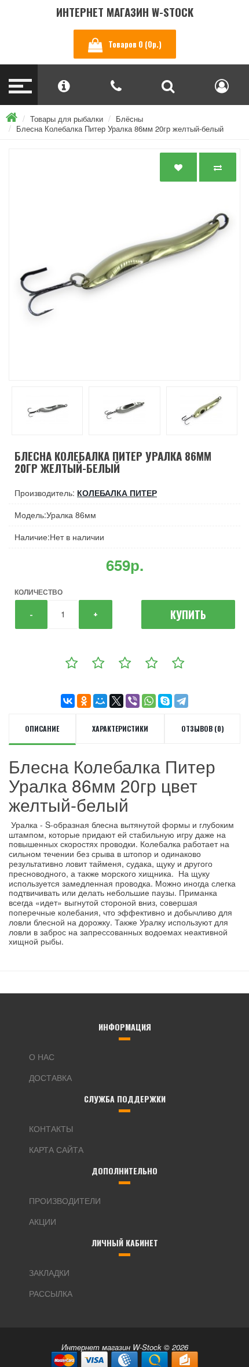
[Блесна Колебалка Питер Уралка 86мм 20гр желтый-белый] (124, 265)
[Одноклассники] (84, 701)
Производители (65, 1200)
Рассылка (50, 1293)
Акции (42, 1221)
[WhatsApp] (149, 701)
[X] (116, 701)
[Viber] (133, 701)
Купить (188, 614)
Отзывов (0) (202, 728)
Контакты (51, 1128)
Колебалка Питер (117, 492)
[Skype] (165, 701)
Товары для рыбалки (66, 118)
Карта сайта (56, 1149)
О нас (41, 1056)
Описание (42, 728)
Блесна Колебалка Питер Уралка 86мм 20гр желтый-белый (120, 128)
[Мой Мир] (100, 701)
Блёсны (129, 118)
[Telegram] (181, 701)
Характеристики (120, 728)
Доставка (50, 1077)
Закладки (49, 1272)
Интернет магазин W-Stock (124, 12)
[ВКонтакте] (68, 701)
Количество (38, 592)
